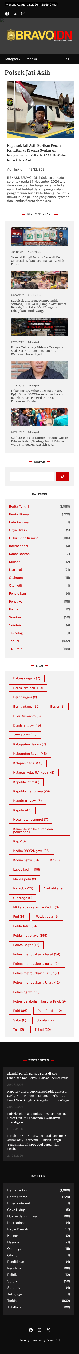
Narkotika (54, 888)
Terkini (14, 641)
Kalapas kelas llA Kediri (33, 772)
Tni (18, 1030)
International (18, 546)
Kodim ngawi (26, 860)
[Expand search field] (65, 59)
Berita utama (26, 706)
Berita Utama (19, 514)
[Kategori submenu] (20, 59)
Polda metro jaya (30, 935)
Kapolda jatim (26, 782)
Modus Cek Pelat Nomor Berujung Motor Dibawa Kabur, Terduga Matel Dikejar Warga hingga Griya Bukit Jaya (39, 441)
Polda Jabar (47, 916)
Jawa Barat (25, 735)
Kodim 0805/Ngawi (31, 851)
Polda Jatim (25, 926)
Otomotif (15, 586)
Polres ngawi (26, 992)
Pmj (19, 916)
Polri (20, 1011)
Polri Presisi (50, 1011)
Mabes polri (24, 879)
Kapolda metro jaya (31, 791)
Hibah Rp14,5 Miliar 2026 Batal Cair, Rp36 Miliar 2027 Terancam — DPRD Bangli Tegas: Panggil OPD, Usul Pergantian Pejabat (37, 396)
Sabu (19, 1020)
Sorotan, (15, 625)
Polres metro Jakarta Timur (36, 973)
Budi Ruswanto (27, 716)
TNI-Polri (15, 649)
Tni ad (43, 1030)
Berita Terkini (19, 506)
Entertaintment (20, 522)
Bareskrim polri (28, 688)
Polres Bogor (26, 945)
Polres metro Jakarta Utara (36, 982)
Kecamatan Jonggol (30, 819)
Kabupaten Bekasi (29, 744)
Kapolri (22, 810)
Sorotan (15, 617)
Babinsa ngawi (26, 678)
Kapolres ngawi (27, 801)
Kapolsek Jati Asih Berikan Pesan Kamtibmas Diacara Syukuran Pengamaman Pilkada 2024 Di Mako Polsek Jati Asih (36, 152)
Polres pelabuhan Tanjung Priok (39, 1001)
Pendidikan (17, 593)
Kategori (11, 59)
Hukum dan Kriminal (24, 538)
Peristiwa (16, 601)
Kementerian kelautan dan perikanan (33, 830)
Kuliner (14, 562)
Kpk (56, 860)
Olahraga (16, 578)
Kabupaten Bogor (30, 754)
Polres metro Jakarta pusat (37, 964)
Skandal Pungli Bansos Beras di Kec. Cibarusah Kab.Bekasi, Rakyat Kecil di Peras (37, 261)
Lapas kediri (26, 869)
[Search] (62, 476)
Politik (13, 609)
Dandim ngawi (27, 725)
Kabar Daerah (19, 554)
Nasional (15, 570)
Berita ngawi (25, 697)
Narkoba (23, 888)
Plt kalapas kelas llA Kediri (36, 907)
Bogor (57, 706)
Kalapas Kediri (27, 763)
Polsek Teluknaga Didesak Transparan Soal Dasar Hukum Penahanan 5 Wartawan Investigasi (38, 351)
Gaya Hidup (18, 530)
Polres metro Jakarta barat (36, 954)
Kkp (19, 841)
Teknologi (16, 633)
